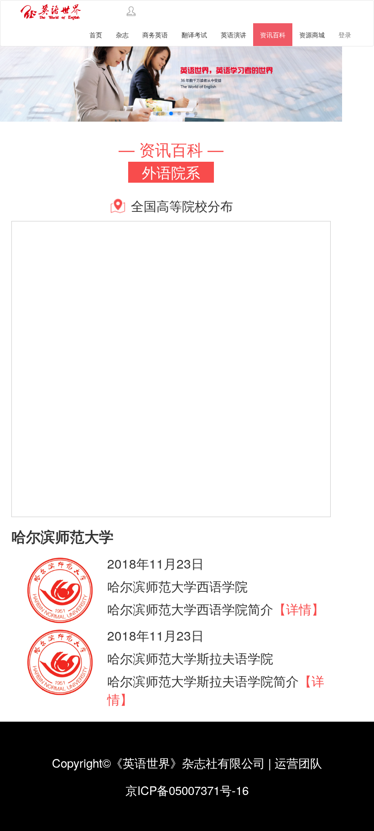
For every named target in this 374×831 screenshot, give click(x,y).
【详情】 (298, 609)
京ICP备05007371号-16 (187, 789)
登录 (344, 34)
